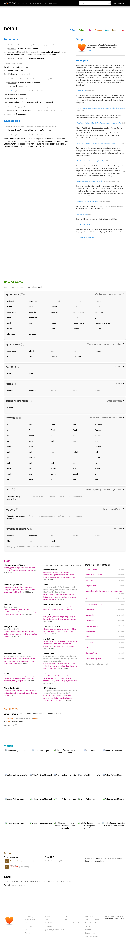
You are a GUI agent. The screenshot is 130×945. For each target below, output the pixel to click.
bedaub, (53, 594)
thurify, (67, 663)
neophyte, (54, 606)
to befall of (11, 407)
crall (96, 441)
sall (30, 468)
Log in (6, 287)
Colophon (28, 926)
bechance (77, 301)
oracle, (6, 663)
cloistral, (46, 666)
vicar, (59, 577)
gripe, (12, 567)
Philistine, (47, 700)
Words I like (48, 653)
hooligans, (59, 572)
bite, (60, 643)
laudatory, (8, 661)
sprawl (53, 473)
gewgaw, (53, 577)
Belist (45, 584)
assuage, (65, 631)
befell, (50, 616)
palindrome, (70, 574)
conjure (20, 680)
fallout (31, 351)
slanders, (34, 693)
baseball (98, 435)
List (89, 30)
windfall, (13, 634)
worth (53, 541)
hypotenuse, (48, 574)
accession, (53, 641)
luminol (32, 457)
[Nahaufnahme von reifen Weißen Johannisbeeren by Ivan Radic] (113, 824)
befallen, (56, 616)
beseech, (58, 597)
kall (96, 451)
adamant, (47, 631)
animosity (10, 535)
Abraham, (68, 698)
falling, (71, 680)
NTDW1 (7, 673)
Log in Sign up (119, 3)
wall (96, 479)
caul (74, 441)
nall (30, 462)
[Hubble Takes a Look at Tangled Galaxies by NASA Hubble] (65, 751)
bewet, (46, 599)
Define (72, 30)
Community (22, 3)
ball (74, 435)
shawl (97, 468)
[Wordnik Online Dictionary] (10, 3)
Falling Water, (56, 680)
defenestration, (49, 572)
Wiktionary (11, 91)
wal (74, 479)
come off (54, 312)
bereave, (66, 594)
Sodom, (57, 698)
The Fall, (58, 676)
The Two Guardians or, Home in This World (89, 181)
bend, (57, 619)
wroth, (28, 693)
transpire (32, 333)
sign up (15, 287)
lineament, (21, 658)
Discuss (98, 30)
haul (52, 451)
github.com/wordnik (72, 923)
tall (8, 479)
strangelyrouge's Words (14, 565)
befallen (10, 373)
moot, (34, 567)
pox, (20, 570)
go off (9, 322)
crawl (9, 446)
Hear (114, 30)
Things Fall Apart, (66, 678)
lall (8, 457)
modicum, (62, 574)
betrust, (28, 612)
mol (8, 462)
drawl (31, 446)
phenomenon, (63, 606)
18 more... (17, 636)
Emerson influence (12, 653)
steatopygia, (66, 577)
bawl (8, 441)
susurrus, (46, 577)
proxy (16, 663)
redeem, (18, 678)
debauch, (28, 567)
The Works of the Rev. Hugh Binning (87, 201)
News (47, 916)
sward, (46, 663)
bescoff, (13, 614)
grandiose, (17, 589)
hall (30, 451)
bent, (62, 619)
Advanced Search (91, 936)
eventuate (33, 317)
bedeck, (46, 594)
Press (27, 923)
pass (53, 328)
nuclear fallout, (54, 678)
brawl (31, 441)
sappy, (23, 676)
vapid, (15, 592)
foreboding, (14, 693)
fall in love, (51, 676)
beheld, (52, 619)
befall (89, 50)
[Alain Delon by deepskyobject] (89, 750)
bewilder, (59, 594)
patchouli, (28, 587)
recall (9, 468)
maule (97, 457)
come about (100, 306)
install (75, 451)
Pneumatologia (81, 90)
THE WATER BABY (82, 214)
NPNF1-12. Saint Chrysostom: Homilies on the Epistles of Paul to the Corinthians (101, 108)
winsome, (62, 609)
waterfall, (47, 680)
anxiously (72, 646)
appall (31, 435)
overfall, (32, 631)
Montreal (98, 424)
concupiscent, (53, 609)
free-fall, (7, 631)
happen (54, 322)
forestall (98, 446)
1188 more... (31, 680)
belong (98, 301)
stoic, (14, 658)
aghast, (54, 629)
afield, (69, 629)
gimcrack (69, 609)
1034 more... (8, 572)
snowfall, (14, 631)
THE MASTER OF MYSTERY (85, 237)
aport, (24, 678)
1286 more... (69, 700)
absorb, (16, 570)
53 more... (61, 599)
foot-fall (7, 636)
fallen (76, 680)
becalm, (52, 597)
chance (54, 306)
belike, (33, 612)
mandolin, (8, 587)
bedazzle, (7, 609)
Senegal (98, 430)
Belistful (7, 604)
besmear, (73, 597)
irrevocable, (8, 676)
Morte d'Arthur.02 (11, 688)
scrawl (53, 468)
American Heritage (17, 861)
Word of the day (36, 3)
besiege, (14, 609)
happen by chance (102, 322)
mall (52, 457)
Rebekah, (54, 700)
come (75, 306)
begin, (62, 616)
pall (52, 462)
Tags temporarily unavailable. (13, 497)
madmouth (8, 718)
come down (33, 312)
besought (74, 619)
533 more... (30, 592)
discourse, (15, 661)
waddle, (25, 570)
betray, (46, 597)
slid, (5, 570)
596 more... (29, 614)
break (31, 306)
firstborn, (59, 695)
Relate (81, 30)
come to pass (78, 312)
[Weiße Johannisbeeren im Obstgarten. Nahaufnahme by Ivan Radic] (89, 825)
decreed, (22, 693)
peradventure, (48, 698)
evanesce (54, 668)
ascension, (30, 676)
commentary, (66, 643)
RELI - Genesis (49, 688)
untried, (29, 690)
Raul (53, 430)
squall (75, 473)
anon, (64, 629)
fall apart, (64, 680)
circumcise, (47, 695)
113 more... (51, 579)
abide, (59, 629)
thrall (31, 479)
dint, (24, 690)
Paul (30, 430)
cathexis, (46, 606)
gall (8, 451)
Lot (59, 700)
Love (122, 30)
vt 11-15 (46, 614)
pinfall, (34, 634)
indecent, (66, 572)
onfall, (29, 634)
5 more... (15, 695)
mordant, (46, 668)
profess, (7, 693)
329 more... (57, 634)
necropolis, (53, 663)
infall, (25, 634)
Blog (46, 919)
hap (30, 322)
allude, (32, 658)
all (8, 435)
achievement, (62, 641)
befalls (53, 390)
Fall (30, 424)
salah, (65, 695)
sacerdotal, (8, 658)
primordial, (8, 680)
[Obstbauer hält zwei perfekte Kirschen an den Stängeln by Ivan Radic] (65, 825)
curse (97, 535)
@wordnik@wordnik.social (54, 929)
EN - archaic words (51, 626)
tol (52, 479)
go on (53, 351)
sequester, (54, 666)
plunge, (18, 567)
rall (96, 462)
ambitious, (30, 678)
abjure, (73, 629)
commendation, (25, 661)
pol (74, 462)
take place (11, 333)
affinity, (15, 680)
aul (52, 435)
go (96, 317)
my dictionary (49, 639)
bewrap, (7, 614)
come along (11, 312)
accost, (27, 658)
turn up (54, 333)
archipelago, (8, 589)
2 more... (24, 663)
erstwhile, (60, 663)
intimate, (24, 589)
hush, (22, 587)
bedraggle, (22, 609)
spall (30, 473)
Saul (75, 430)
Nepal (9, 430)
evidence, (65, 646)
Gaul (53, 424)
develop (10, 317)
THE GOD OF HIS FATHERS (85, 224)
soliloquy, (71, 606)
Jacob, (62, 698)
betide (9, 306)
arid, (18, 587)
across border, (73, 641)
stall (96, 473)
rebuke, (14, 690)
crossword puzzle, (50, 646)
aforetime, (47, 629)
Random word (51, 3)
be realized (55, 301)
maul (75, 457)
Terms (87, 926)
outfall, (7, 634)
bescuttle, (14, 612)
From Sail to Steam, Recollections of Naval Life (90, 161)
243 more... (65, 668)
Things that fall (10, 626)
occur (31, 328)
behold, (46, 619)
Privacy (88, 929)
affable (20, 592)
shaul (75, 468)
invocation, (17, 676)
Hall (74, 424)
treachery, (8, 690)
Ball (8, 424)
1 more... (50, 621)
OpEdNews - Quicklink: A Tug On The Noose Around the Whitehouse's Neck (99, 123)
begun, (72, 616)
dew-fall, (19, 634)
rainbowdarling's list (52, 604)
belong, (72, 594)
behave (51, 599)
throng (6, 695)
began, (67, 616)
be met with (33, 301)
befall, (45, 609)
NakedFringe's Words (13, 584)
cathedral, (61, 666)
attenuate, (32, 589)
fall (52, 317)
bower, (20, 690)
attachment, (48, 643)
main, (11, 663)
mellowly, (73, 663)
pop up (98, 328)
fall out (75, 317)
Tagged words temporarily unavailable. (17, 517)
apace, (53, 631)
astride (31, 570)
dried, (59, 646)
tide (8, 541)
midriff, (10, 570)
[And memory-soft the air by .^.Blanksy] (16, 750)
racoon (73, 577)
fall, (45, 676)
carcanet (46, 634)
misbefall (98, 390)
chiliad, (7, 678)
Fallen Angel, (67, 676)
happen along (78, 322)
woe (30, 541)
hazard (9, 328)
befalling (32, 390)
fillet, (23, 567)
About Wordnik (30, 919)
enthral (53, 446)
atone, (14, 587)
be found (10, 301)
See (107, 30)
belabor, (29, 609)
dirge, (67, 666)
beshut (19, 614)
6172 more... (51, 648)
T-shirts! (27, 933)
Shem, (70, 695)
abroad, (59, 631)
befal (10, 721)
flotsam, (7, 567)
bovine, (12, 678)
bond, (71, 631)
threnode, (73, 666)
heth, (54, 695)
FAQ (26, 929)
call (52, 441)
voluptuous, (8, 592)
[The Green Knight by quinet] (40, 750)
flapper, (55, 574)
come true (99, 312)
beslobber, (66, 597)
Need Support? (90, 923)
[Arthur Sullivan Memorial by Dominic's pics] (114, 750)
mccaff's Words (50, 569)
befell (31, 373)
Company (29, 916)
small (9, 473)
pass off (76, 328)
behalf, (55, 643)
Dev (66, 916)
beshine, (21, 612)
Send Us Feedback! (92, 919)
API (66, 919)
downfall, (25, 631)
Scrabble (9, 885)
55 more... (50, 683)
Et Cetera (89, 916)
